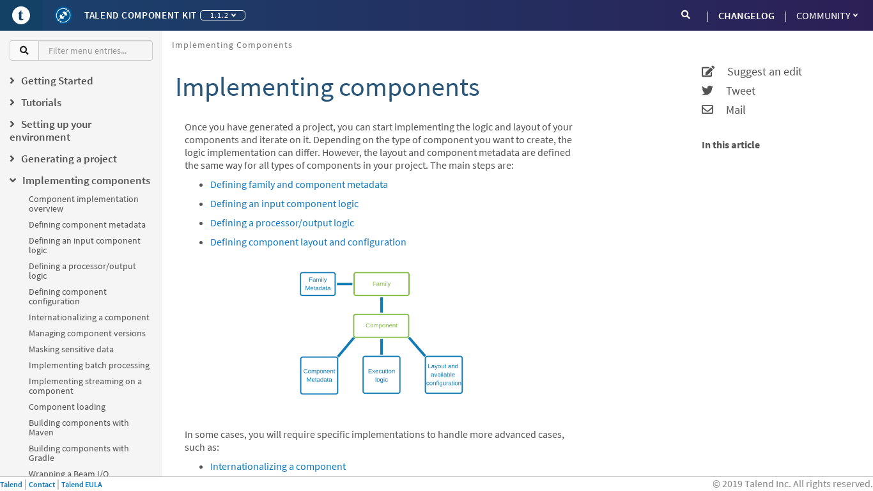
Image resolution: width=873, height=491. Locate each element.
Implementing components (232, 45)
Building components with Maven (79, 427)
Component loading (67, 406)
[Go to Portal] (21, 15)
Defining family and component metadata (299, 184)
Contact (42, 484)
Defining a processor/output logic (82, 270)
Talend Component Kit (140, 15)
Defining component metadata (87, 224)
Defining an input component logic (85, 245)
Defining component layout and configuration (308, 241)
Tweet (734, 90)
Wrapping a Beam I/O (69, 473)
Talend (11, 484)
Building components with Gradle (79, 453)
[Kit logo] (63, 15)
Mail (729, 110)
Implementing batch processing (89, 365)
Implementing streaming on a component (85, 385)
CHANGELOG (746, 15)
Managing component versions (87, 333)
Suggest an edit (758, 71)
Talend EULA (81, 484)
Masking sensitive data (71, 349)
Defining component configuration (68, 296)
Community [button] (823, 15)
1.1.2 (219, 15)
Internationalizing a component (89, 317)
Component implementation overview (84, 203)
